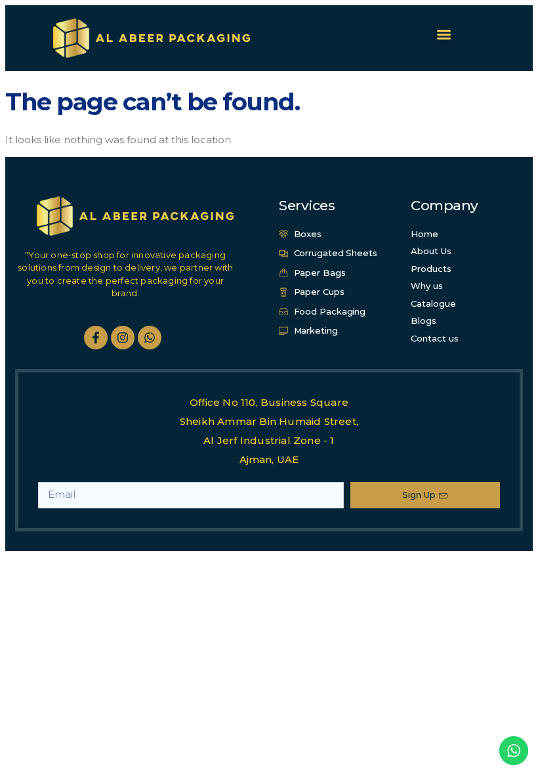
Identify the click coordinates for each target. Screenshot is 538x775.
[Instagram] (122, 337)
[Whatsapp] (149, 337)
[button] (443, 35)
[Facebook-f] (96, 337)
